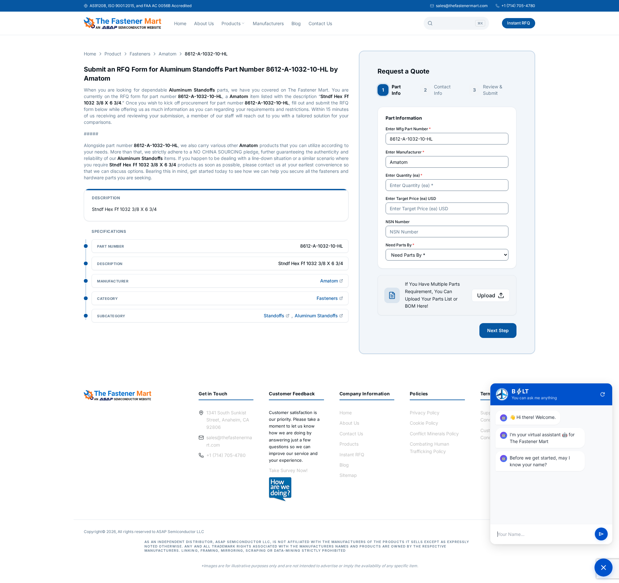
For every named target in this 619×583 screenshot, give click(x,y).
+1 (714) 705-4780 (518, 5)
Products (231, 23)
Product (112, 53)
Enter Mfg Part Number (408, 128)
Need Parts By (400, 244)
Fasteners (140, 53)
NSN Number (398, 221)
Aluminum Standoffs (316, 315)
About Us (204, 23)
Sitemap (348, 475)
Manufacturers (268, 23)
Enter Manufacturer (405, 152)
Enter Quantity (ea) (404, 175)
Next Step (498, 330)
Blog (296, 23)
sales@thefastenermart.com (462, 5)
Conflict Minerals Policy (434, 433)
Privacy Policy (424, 412)
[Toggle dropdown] (243, 23)
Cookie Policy (424, 423)
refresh (602, 394)
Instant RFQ (518, 22)
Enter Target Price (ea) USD (411, 198)
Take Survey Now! (288, 470)
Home (180, 23)
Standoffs (274, 315)
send (601, 534)
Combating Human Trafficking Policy (429, 447)
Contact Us (320, 23)
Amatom (167, 53)
